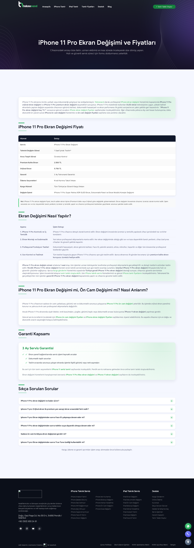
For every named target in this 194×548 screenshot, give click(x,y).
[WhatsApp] (39, 528)
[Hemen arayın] (188, 534)
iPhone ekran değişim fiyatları (82, 110)
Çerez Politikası (106, 545)
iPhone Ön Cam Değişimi (104, 506)
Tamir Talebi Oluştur (159, 518)
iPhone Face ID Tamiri (78, 515)
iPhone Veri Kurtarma (103, 497)
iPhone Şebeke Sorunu (79, 500)
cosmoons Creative (35, 545)
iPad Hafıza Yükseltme (131, 509)
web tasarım (22, 545)
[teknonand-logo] (27, 4)
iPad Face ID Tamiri (130, 518)
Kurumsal (155, 503)
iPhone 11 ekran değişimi (108, 375)
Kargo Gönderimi (158, 497)
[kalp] (45, 545)
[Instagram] (27, 528)
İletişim (173, 545)
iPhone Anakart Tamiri (79, 497)
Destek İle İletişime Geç (160, 509)
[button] (67, 7)
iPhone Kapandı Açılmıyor (80, 512)
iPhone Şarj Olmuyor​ (78, 509)
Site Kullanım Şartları (121, 545)
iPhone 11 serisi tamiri (61, 369)
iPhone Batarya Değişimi (104, 500)
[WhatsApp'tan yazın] (188, 526)
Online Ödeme (157, 500)
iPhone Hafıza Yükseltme (104, 503)
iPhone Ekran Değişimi (79, 518)
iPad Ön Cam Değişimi (131, 503)
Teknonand (99, 102)
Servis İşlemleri (157, 512)
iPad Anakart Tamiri (130, 512)
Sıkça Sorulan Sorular (159, 506)
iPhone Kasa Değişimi (103, 509)
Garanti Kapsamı (158, 515)
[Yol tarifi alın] (188, 542)
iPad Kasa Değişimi (130, 515)
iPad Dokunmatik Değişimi (132, 500)
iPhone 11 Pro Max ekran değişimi (80, 375)
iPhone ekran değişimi (130, 102)
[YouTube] (33, 528)
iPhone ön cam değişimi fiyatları (69, 317)
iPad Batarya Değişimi (131, 506)
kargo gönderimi (60, 271)
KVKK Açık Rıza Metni (160, 545)
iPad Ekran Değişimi (130, 497)
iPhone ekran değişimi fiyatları (99, 317)
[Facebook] (20, 528)
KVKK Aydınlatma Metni (140, 545)
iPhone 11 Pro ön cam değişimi (120, 304)
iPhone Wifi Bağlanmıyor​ (79, 506)
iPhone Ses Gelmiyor (78, 503)
